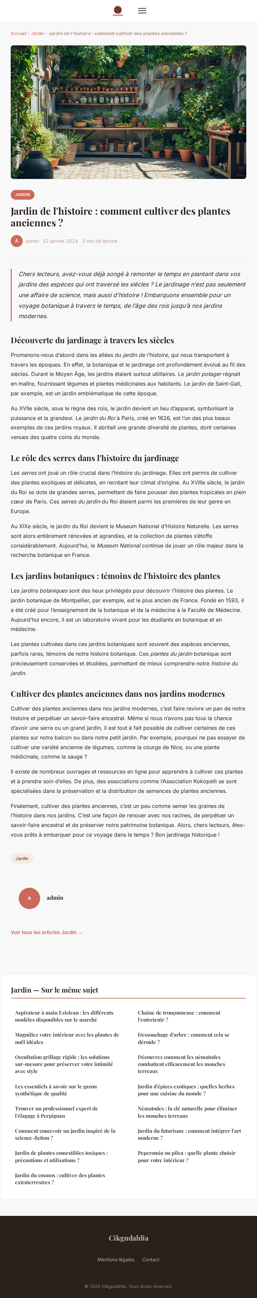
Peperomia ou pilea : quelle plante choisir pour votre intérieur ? (187, 1156)
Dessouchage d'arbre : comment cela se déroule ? (184, 1038)
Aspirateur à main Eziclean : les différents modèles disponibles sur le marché (64, 1016)
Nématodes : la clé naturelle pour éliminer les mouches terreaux (187, 1112)
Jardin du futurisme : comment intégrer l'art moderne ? (189, 1134)
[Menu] (142, 10)
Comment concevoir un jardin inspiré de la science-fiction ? (65, 1134)
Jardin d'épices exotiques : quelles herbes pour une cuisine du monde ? (186, 1090)
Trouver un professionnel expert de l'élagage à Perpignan (56, 1112)
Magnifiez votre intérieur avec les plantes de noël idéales (67, 1038)
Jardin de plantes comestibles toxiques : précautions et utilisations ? (61, 1156)
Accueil (18, 33)
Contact (151, 1259)
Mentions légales (115, 1259)
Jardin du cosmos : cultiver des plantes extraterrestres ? (60, 1178)
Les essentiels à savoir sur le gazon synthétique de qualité (56, 1090)
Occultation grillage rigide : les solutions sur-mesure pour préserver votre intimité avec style (64, 1064)
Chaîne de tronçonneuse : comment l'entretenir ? (179, 1016)
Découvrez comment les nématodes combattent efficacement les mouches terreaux (181, 1064)
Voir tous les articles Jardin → (47, 932)
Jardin (37, 33)
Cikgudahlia (129, 1237)
